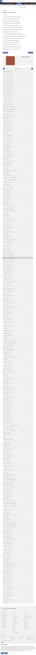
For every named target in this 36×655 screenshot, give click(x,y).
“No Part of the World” (7, 125)
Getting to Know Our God (7, 536)
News (25, 612)
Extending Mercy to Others (7, 576)
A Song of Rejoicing (6, 559)
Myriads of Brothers (6, 368)
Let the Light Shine (6, 217)
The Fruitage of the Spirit (7, 453)
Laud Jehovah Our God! (7, 305)
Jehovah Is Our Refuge (7, 269)
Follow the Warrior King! (7, 562)
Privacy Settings (27, 650)
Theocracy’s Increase (6, 194)
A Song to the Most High (7, 314)
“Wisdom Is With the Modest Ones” (9, 241)
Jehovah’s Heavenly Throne (7, 585)
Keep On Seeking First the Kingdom (9, 474)
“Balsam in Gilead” (6, 498)
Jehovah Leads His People (7, 548)
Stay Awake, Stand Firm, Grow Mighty (9, 479)
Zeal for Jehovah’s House (7, 142)
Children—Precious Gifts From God (9, 456)
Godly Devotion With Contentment (9, 231)
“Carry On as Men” (6, 385)
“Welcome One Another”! (7, 434)
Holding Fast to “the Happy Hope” (8, 349)
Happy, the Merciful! (6, 215)
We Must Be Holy (6, 196)
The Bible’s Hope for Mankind (8, 123)
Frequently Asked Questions (28, 616)
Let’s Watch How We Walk (7, 319)
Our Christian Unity (6, 441)
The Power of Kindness (7, 224)
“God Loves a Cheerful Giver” (8, 97)
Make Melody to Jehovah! (7, 533)
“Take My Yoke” (5, 597)
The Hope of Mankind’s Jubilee (8, 85)
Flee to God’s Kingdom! (7, 413)
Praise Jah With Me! (6, 458)
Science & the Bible (3, 626)
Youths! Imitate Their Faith (7, 590)
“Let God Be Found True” (7, 470)
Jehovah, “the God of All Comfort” (8, 205)
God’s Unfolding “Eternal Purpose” (9, 302)
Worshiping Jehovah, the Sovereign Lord (10, 281)
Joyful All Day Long (6, 113)
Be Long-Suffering (6, 411)
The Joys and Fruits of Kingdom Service (9, 238)
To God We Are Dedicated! (7, 545)
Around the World (26, 628)
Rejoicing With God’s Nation (7, 543)
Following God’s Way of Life (7, 573)
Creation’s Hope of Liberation (8, 404)
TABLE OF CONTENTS (18, 68)
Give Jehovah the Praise (7, 182)
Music (13, 630)
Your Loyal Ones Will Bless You (8, 595)
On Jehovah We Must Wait (7, 491)
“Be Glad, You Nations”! (7, 102)
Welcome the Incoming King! (8, 484)
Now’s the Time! (6, 373)
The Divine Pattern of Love (7, 279)
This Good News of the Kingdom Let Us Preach (11, 425)
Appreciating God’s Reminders (8, 208)
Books (4, 5)
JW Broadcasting (15, 627)
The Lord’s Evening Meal (7, 274)
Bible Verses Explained (4, 615)
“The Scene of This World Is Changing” (9, 538)
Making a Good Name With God (8, 156)
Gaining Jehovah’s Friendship (8, 581)
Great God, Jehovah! (6, 184)
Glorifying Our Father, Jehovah (8, 295)
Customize (10, 653)
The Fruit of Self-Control (7, 361)
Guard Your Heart (6, 380)
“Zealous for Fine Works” (7, 139)
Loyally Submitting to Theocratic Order (9, 87)
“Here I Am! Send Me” (6, 550)
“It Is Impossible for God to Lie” (8, 420)
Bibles (13, 614)
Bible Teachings (3, 612)
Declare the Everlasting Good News (9, 83)
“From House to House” (7, 144)
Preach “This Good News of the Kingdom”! (10, 524)
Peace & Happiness (3, 619)
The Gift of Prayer (6, 512)
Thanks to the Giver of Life (7, 463)
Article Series (14, 619)
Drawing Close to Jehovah (7, 599)
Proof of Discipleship (6, 540)
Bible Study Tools (3, 618)
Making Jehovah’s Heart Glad (8, 189)
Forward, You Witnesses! (7, 137)
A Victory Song (5, 472)
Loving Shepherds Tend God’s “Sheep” (9, 503)
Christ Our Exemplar (6, 552)
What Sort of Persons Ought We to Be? (9, 486)
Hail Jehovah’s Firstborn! (7, 316)
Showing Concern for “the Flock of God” (9, 307)
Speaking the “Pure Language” (8, 253)
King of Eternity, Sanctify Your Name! (9, 290)
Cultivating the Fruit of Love (7, 271)
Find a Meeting (12, 636)
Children (2, 623)
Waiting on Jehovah (6, 399)
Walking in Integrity (6, 446)
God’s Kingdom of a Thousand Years (9, 210)
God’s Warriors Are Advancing (8, 161)
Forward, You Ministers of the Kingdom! (9, 170)
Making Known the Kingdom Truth (9, 522)
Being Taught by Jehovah (7, 283)
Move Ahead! (5, 359)
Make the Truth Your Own (7, 519)
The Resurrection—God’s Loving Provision (10, 505)
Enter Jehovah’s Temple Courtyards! (9, 526)
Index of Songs (5, 602)
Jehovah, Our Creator (6, 432)
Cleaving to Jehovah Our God (8, 378)
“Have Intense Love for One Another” (9, 340)
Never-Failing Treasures (7, 415)
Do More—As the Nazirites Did (8, 371)
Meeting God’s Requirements (8, 130)
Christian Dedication (6, 99)
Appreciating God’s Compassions (8, 427)
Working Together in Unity (7, 571)
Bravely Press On (6, 201)
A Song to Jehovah (6, 517)
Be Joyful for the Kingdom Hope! (8, 106)
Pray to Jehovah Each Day (7, 448)
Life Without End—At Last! (7, 104)
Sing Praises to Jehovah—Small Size (11, 5)
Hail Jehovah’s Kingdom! (7, 118)
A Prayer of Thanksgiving (7, 175)
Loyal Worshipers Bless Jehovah (8, 389)
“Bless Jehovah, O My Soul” (7, 71)
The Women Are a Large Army (8, 262)
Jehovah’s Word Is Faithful (7, 323)
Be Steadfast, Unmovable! (7, 92)
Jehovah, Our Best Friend (7, 248)
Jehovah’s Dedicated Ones (7, 531)
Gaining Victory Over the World (8, 76)
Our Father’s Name (6, 191)
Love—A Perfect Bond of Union (8, 477)
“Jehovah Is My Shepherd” (7, 250)
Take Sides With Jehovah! (7, 406)
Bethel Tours (26, 620)
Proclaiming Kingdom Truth (7, 366)
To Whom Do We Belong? (7, 557)
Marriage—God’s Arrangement (8, 345)
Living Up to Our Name (7, 149)
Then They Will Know (6, 333)
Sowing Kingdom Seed (7, 382)
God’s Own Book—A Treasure (8, 493)
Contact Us (25, 619)
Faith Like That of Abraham (7, 220)
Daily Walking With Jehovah (7, 198)
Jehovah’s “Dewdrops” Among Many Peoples (10, 109)
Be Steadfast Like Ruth (7, 352)
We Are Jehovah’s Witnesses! (8, 335)
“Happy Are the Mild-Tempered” (8, 154)
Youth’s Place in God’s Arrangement (9, 500)
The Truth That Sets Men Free (8, 354)
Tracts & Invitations (15, 618)
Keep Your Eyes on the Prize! (8, 592)
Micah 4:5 (5, 14)
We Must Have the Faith (7, 408)
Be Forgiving (5, 328)
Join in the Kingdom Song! (7, 496)
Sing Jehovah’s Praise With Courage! (9, 321)
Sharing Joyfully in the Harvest (8, 566)
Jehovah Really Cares (6, 172)
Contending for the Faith (7, 300)
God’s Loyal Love (6, 338)
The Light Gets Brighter (7, 330)
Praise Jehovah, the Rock (7, 165)
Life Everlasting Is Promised (7, 326)
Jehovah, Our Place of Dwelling (8, 387)
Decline (6, 653)
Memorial (25, 623)
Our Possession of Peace (7, 444)
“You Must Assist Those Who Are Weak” (9, 342)
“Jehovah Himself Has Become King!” (9, 146)
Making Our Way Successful (8, 163)
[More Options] (34, 5)
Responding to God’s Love (7, 187)
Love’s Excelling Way (6, 151)
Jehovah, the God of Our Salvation (8, 430)
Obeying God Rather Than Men (8, 73)
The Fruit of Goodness (7, 293)
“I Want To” (5, 437)
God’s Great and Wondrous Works (9, 267)
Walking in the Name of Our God (9, 257)
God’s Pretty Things (6, 128)
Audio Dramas (15, 631)
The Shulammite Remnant (7, 95)
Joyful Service (5, 375)
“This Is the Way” (6, 168)
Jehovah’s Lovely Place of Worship (8, 288)
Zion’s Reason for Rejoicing (7, 264)
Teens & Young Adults (4, 622)
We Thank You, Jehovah (7, 569)
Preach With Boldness (6, 286)
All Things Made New (6, 510)
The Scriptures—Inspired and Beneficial (9, 177)
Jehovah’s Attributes (6, 297)
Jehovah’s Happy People (7, 203)
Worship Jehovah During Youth (8, 439)
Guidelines (14, 626)
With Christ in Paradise (7, 583)
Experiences (26, 627)
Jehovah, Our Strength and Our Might (9, 179)
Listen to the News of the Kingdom (9, 397)
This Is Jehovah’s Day (6, 529)
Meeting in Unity (6, 222)
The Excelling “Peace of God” (8, 489)
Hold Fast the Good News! (7, 236)
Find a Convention (21, 636)
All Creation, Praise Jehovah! (7, 80)
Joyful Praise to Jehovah (7, 246)
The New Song (5, 467)
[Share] (33, 5)
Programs (14, 623)
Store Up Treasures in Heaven (8, 227)
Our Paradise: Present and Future (8, 588)
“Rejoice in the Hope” (6, 555)
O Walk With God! (6, 394)
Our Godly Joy (5, 507)
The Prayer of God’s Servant (8, 276)
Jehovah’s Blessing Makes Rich (8, 90)
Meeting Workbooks (15, 622)
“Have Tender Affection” (7, 578)
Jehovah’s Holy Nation (6, 401)
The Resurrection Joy (6, 309)
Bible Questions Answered (4, 614)
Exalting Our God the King (7, 418)
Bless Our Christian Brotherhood (8, 111)
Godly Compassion (6, 229)
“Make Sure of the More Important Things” (10, 564)
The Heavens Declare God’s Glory (8, 481)
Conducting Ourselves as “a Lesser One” (10, 356)
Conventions (26, 624)
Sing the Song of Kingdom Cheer (8, 116)
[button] (10, 3)
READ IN (21, 7)
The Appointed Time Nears (7, 392)
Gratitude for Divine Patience (8, 260)
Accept (2, 653)
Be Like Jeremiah (6, 234)
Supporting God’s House (7, 347)
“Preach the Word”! (6, 451)
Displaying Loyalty (6, 158)
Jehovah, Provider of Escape (7, 243)
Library (1, 5)
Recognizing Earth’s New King (8, 465)
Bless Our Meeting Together (8, 135)
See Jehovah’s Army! (6, 460)
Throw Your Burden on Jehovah (8, 312)
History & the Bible (3, 627)
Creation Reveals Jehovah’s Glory (8, 255)
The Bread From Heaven (7, 422)
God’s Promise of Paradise (7, 78)
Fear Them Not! (5, 132)
